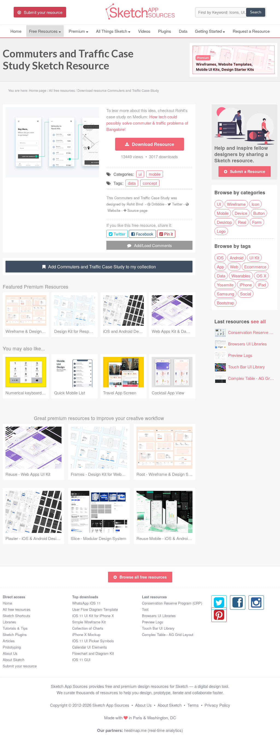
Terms (193, 705)
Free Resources (44, 31)
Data (183, 31)
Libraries (9, 621)
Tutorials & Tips (15, 628)
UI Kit (254, 257)
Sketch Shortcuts (16, 615)
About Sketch (13, 659)
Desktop (224, 222)
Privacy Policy (217, 705)
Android (236, 257)
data (132, 183)
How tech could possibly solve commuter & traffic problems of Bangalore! (147, 123)
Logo (221, 231)
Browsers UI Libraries (247, 344)
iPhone (246, 285)
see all (258, 321)
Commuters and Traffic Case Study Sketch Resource (68, 59)
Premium (77, 31)
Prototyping (12, 647)
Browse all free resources (143, 577)
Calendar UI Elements (89, 647)
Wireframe (236, 204)
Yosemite (225, 285)
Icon (255, 204)
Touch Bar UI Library (246, 367)
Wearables (240, 275)
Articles (9, 640)
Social (245, 294)
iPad (262, 285)
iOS (220, 257)
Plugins (164, 31)
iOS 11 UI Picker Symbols (93, 640)
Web (234, 266)
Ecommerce (255, 266)
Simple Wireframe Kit (89, 621)
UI (219, 204)
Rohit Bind (135, 204)
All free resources (17, 609)
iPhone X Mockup (86, 634)
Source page (137, 210)
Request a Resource (251, 31)
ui (140, 174)
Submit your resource (20, 665)
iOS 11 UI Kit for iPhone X (93, 615)
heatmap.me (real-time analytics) (153, 730)
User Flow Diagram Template (95, 609)
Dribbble (157, 204)
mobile (155, 174)
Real (242, 222)
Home (15, 31)
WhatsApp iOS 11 (86, 603)
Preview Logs (240, 355)
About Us (10, 653)
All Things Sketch (112, 31)
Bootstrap (225, 303)
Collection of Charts (87, 628)
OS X (261, 275)
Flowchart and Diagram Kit (93, 653)
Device (241, 213)
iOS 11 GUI (81, 659)
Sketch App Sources (110, 705)
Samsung (225, 294)
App (220, 266)
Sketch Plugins (15, 634)
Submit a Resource (247, 171)
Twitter (177, 204)
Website (113, 210)
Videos (144, 31)
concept (150, 183)
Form (257, 222)
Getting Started (209, 31)
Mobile (223, 213)
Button (259, 213)
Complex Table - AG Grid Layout (167, 634)
